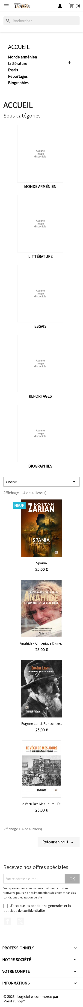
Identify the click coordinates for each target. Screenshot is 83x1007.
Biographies (18, 82)
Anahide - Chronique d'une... (41, 643)
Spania (41, 563)
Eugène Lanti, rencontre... (41, 723)
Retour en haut (58, 842)
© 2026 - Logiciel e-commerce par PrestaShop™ (30, 998)
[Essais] (40, 293)
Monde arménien (22, 57)
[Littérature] (40, 223)
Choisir (41, 482)
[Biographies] (40, 433)
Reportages (18, 76)
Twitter (20, 921)
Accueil (19, 47)
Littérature (17, 63)
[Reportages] (40, 363)
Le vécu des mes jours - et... (42, 803)
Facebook (7, 921)
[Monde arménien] (40, 154)
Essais (13, 69)
